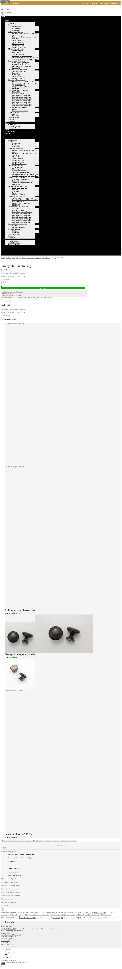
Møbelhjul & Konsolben (8, 902)
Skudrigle (51, 918)
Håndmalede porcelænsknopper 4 (22, 100)
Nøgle (98, 915)
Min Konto (8, 133)
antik (2, 912)
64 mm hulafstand (17, 40)
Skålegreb (77, 918)
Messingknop (46, 915)
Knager (10, 25)
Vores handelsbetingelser (8, 936)
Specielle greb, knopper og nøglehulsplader (25, 59)
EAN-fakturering (10, 131)
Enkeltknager (16, 28)
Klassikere (4, 905)
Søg (6, 951)
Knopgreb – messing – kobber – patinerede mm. (21, 854)
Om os (7, 123)
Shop (6, 21)
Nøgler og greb (16, 76)
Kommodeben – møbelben (20, 111)
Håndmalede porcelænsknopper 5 (22, 102)
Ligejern (19, 915)
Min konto (8, 949)
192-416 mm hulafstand (19, 47)
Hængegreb (15, 73)
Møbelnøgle (88, 915)
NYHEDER (16, 92)
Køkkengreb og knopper (15, 32)
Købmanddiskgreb (111, 912)
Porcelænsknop (27, 917)
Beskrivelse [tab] (8, 301)
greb (37, 912)
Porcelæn (16, 918)
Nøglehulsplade (7, 918)
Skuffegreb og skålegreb (19, 71)
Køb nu (43, 288)
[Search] (2, 14)
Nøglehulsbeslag (106, 915)
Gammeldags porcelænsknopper (22, 66)
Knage (83, 912)
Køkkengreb (13, 915)
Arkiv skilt (17, 912)
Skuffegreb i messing (68, 917)
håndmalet (42, 912)
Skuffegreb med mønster (19, 54)
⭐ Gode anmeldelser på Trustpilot (12, 292)
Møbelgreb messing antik (16, 49)
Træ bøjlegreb (98, 918)
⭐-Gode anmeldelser (90, 3)
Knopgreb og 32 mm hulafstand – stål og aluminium (22, 858)
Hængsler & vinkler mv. (15, 112)
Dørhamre (11, 119)
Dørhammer (31, 912)
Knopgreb (89, 912)
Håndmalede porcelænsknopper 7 (22, 105)
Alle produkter (12, 23)
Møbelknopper (16, 75)
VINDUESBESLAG (18, 85)
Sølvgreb (89, 918)
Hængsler (15, 114)
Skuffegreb (58, 917)
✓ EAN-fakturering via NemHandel (12, 931)
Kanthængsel (76, 912)
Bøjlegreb (23, 912)
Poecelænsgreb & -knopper (16, 61)
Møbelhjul (72, 915)
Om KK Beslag (13, 124)
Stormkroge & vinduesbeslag (17, 80)
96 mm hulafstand (17, 42)
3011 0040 (103, 3)
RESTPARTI (16, 88)
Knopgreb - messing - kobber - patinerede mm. (36, 258)
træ (93, 918)
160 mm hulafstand (18, 45)
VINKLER (15, 116)
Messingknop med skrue (56, 915)
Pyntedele (15, 109)
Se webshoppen (5, 942)
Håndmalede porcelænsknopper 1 (22, 95)
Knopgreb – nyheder (18, 78)
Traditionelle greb (17, 51)
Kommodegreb (100, 912)
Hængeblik (48, 912)
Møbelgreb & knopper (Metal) (17, 69)
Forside (7, 20)
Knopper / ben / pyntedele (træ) (17, 107)
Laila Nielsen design (18, 93)
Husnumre (11, 121)
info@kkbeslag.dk (114, 3)
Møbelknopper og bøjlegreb (20, 63)
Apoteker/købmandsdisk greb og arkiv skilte (25, 57)
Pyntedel (39, 918)
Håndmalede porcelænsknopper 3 (22, 99)
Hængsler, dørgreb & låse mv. (21, 87)
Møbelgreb (65, 915)
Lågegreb (25, 915)
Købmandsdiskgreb (5, 914)
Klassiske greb (16, 52)
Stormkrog (84, 918)
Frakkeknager (16, 26)
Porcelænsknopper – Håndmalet (18, 90)
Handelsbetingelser (14, 126)
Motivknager (16, 30)
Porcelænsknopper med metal (21, 64)
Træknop (106, 918)
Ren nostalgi (16, 68)
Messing (32, 915)
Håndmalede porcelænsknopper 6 (22, 104)
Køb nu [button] (14, 657)
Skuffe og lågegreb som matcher (22, 56)
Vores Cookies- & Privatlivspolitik (11, 935)
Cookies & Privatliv (14, 128)
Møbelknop (80, 915)
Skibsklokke (44, 918)
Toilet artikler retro (14, 117)
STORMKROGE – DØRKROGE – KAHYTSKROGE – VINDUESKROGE (25, 82)
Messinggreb (39, 915)
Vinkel (111, 918)
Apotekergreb (9, 912)
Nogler (94, 915)
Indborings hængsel (66, 912)
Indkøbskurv (9, 957)
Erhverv (7, 129)
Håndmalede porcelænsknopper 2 (22, 97)
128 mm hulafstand (18, 44)
